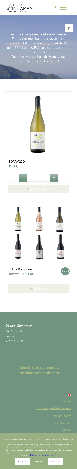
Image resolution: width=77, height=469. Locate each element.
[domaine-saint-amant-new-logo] (32, 7)
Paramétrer (39, 461)
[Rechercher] (53, 7)
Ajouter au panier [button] (39, 189)
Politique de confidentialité (43, 454)
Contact (66, 401)
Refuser (56, 461)
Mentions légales (61, 415)
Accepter (22, 461)
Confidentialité (62, 423)
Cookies (66, 429)
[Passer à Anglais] (38, 395)
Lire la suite (40, 288)
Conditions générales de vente (53, 408)
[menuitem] (53, 7)
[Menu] (61, 7)
